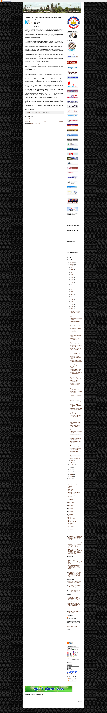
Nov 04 (72, 306)
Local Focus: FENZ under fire (74, 583)
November (72, 264)
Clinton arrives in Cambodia (75, 451)
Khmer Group (71, 504)
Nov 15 (72, 287)
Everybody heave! (73, 429)
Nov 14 (72, 289)
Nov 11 (72, 294)
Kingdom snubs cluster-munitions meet (75, 339)
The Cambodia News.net (73, 518)
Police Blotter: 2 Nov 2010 (75, 316)
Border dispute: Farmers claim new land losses (75, 426)
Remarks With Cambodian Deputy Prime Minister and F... (76, 361)
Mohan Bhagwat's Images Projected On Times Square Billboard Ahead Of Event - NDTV (74, 597)
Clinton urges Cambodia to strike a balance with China (76, 389)
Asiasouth (70, 486)
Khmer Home (70, 505)
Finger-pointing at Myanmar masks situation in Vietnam (76, 446)
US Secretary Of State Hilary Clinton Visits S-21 (75, 346)
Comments (71, 680)
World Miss (70, 527)
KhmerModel (70, 511)
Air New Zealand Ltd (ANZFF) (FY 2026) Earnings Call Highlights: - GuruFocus (75, 562)
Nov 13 (72, 291)
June (71, 469)
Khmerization (70, 509)
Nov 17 (72, 284)
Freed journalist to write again (76, 413)
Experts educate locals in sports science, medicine (75, 326)
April (71, 471)
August (71, 466)
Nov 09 (72, 298)
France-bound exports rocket (76, 434)
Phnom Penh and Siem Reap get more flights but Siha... (76, 409)
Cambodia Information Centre (74, 492)
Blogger (64, 704)
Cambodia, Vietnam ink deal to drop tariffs (75, 436)
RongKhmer (70, 514)
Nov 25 (72, 274)
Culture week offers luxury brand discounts (75, 439)
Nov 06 (72, 303)
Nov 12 (72, 292)
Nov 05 (72, 304)
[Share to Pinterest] (47, 112)
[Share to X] (45, 112)
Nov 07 (72, 301)
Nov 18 (72, 282)
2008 (69, 480)
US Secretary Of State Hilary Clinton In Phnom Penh (75, 343)
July (70, 467)
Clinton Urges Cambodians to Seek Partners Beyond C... (76, 398)
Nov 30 (72, 265)
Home (44, 121)
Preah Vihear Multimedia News (74, 512)
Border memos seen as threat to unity (75, 381)
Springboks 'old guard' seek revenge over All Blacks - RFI (74, 570)
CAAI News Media (72, 617)
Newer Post (27, 121)
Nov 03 (72, 308)
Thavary (69, 517)
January (71, 476)
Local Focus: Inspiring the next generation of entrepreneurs (74, 591)
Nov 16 (72, 286)
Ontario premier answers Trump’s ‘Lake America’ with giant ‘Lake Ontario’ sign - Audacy (74, 604)
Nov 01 (72, 460)
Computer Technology (71, 673)
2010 (69, 261)
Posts (70, 678)
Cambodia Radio (71, 493)
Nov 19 (72, 281)
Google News (71, 499)
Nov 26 (72, 272)
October (71, 462)
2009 (69, 478)
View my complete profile (72, 626)
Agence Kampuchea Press (73, 484)
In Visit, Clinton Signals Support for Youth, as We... (76, 378)
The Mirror (70, 520)
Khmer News (70, 508)
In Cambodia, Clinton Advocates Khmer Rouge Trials (75, 357)
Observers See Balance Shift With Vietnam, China (76, 375)
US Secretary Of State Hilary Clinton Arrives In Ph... (75, 349)
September (72, 464)
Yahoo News (70, 529)
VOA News (70, 524)
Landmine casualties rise (75, 458)
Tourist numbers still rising (75, 321)
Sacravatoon (70, 515)
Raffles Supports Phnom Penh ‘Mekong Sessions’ (75, 365)
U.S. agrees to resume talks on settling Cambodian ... (75, 386)
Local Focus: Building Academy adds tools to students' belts (74, 588)
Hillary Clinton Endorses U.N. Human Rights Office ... (76, 373)
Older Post (61, 121)
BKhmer (69, 487)
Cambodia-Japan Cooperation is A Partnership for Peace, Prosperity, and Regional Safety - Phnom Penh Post (75, 538)
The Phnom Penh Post (72, 521)
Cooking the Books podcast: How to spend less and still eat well (74, 582)
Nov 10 (72, 296)
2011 (69, 259)
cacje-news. (70, 489)
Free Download (71, 498)
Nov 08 (72, 299)
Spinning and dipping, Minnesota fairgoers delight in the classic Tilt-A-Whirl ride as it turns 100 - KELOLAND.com (74, 608)
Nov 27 (72, 270)
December (72, 262)
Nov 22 (72, 279)
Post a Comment (30, 118)
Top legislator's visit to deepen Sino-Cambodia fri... (75, 395)
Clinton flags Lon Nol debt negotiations (75, 331)
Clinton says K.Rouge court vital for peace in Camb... (75, 370)
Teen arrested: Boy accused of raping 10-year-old (75, 416)
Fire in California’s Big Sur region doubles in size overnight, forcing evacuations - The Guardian (74, 600)
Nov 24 (72, 275)
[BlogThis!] (44, 112)
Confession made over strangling (74, 315)
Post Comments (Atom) (35, 123)
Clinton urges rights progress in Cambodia (76, 392)
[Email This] (43, 112)
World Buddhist (71, 526)
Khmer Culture (71, 502)
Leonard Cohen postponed (75, 328)
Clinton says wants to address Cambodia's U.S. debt (75, 401)
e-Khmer (70, 496)
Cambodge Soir (71, 490)
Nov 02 (72, 309)
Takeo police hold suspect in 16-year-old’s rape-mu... (75, 312)
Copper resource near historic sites (74, 333)
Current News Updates (72, 495)
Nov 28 (72, 269)
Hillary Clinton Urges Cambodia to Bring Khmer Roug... (75, 405)
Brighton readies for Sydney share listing (75, 323)
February (71, 474)
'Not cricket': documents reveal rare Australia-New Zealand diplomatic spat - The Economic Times (74, 567)
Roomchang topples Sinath (75, 444)
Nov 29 (72, 267)
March (71, 472)
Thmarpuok (70, 523)
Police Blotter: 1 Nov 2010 (75, 428)
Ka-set (69, 501)
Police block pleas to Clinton (75, 420)
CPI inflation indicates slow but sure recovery (75, 449)
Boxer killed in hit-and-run (75, 341)
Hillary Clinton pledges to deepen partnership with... (75, 384)
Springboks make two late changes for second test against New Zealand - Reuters (75, 559)
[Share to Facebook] (46, 112)
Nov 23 (72, 277)
